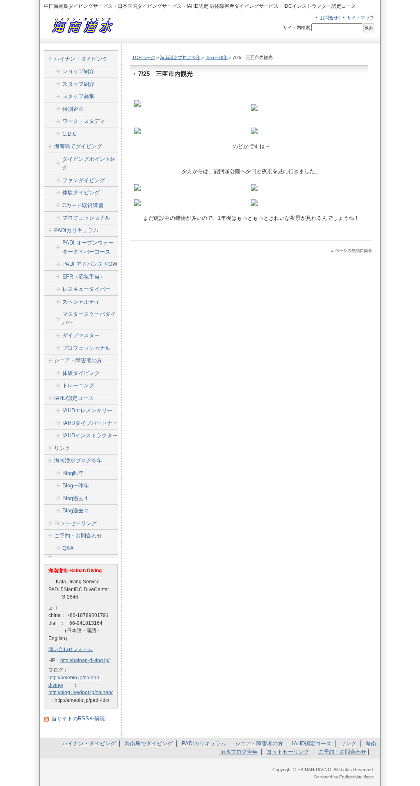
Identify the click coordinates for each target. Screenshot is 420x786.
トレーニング (78, 385)
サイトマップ (360, 17)
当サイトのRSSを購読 (78, 718)
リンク (62, 448)
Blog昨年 (73, 473)
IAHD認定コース (74, 398)
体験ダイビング (81, 193)
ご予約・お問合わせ (78, 535)
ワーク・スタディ (83, 121)
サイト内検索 (296, 27)
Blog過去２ (75, 510)
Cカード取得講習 (82, 205)
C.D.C (69, 134)
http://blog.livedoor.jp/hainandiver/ (85, 692)
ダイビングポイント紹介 (89, 163)
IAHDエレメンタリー (87, 410)
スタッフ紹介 (78, 84)
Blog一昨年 (216, 57)
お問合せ (329, 17)
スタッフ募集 (78, 96)
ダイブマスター (81, 335)
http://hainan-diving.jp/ (85, 660)
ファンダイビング (83, 180)
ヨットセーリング (75, 523)
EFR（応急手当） (83, 277)
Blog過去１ (75, 498)
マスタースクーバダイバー (89, 318)
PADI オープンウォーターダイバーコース (88, 247)
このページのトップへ (351, 251)
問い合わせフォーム (70, 649)
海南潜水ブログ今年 (180, 57)
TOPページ (143, 57)
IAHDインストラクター (90, 435)
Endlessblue (351, 777)
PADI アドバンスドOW (89, 264)
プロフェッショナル (86, 218)
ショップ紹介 (78, 71)
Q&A (68, 548)
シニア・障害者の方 (78, 360)
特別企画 (73, 109)
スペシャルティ (81, 302)
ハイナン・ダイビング (80, 59)
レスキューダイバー (86, 289)
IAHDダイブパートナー (90, 423)
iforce (369, 777)
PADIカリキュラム (76, 230)
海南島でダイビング (78, 146)
